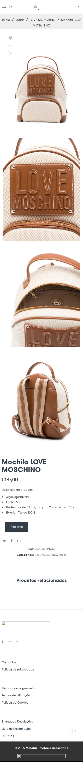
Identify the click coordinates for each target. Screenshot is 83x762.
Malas (19, 19)
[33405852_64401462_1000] (41, 345)
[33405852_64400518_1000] (41, 240)
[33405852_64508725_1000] (41, 134)
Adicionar (17, 527)
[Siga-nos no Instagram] (17, 642)
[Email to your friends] (19, 541)
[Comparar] (10, 45)
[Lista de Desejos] (10, 38)
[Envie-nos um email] (11, 642)
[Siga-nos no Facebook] (4, 642)
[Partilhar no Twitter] (4, 541)
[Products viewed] (73, 730)
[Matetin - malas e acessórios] (40, 7)
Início (6, 19)
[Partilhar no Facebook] (11, 541)
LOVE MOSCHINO (43, 19)
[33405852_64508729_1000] (41, 451)
